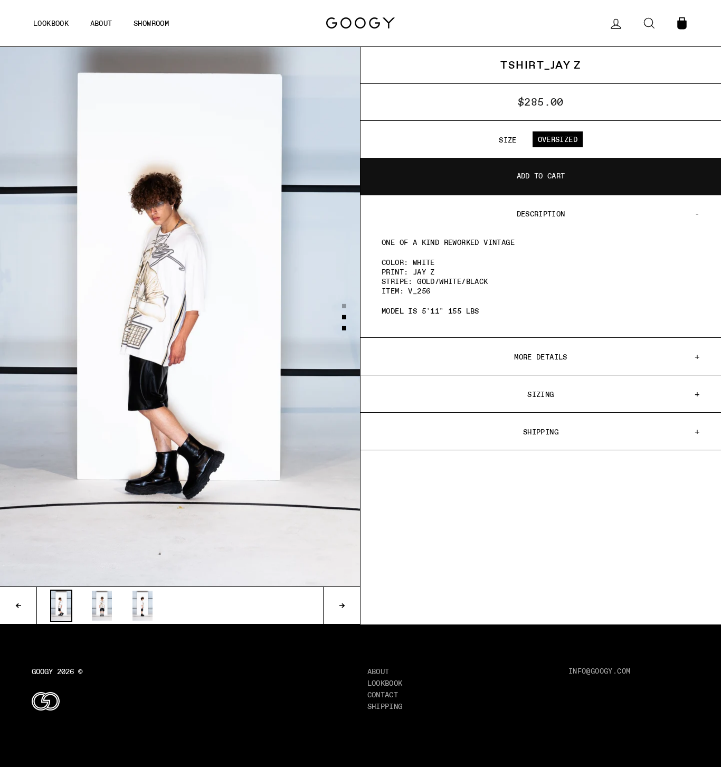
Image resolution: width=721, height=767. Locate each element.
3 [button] (344, 329)
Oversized (557, 139)
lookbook (51, 23)
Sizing (540, 394)
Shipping (540, 432)
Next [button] (341, 605)
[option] (180, 317)
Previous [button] (18, 605)
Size (508, 140)
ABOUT (101, 23)
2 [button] (344, 317)
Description (541, 214)
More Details (540, 357)
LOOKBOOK (385, 683)
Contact (383, 694)
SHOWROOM (151, 23)
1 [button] (344, 306)
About (378, 671)
